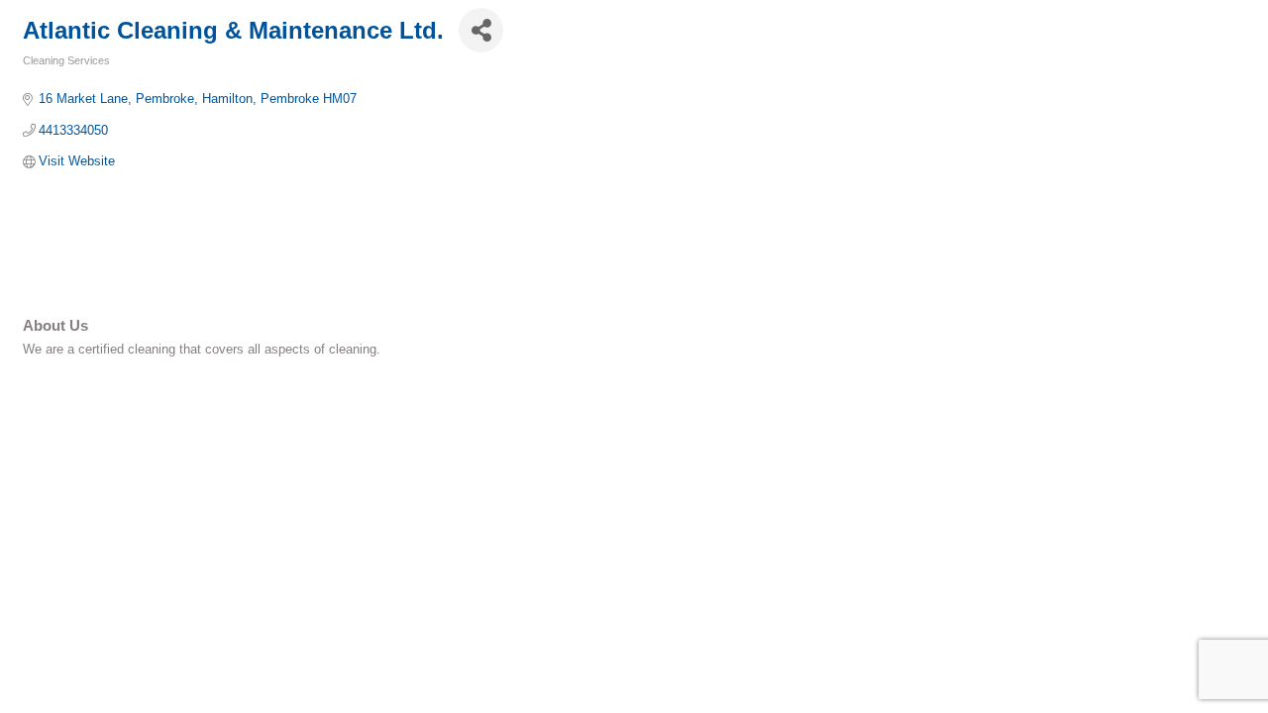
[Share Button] (481, 30)
